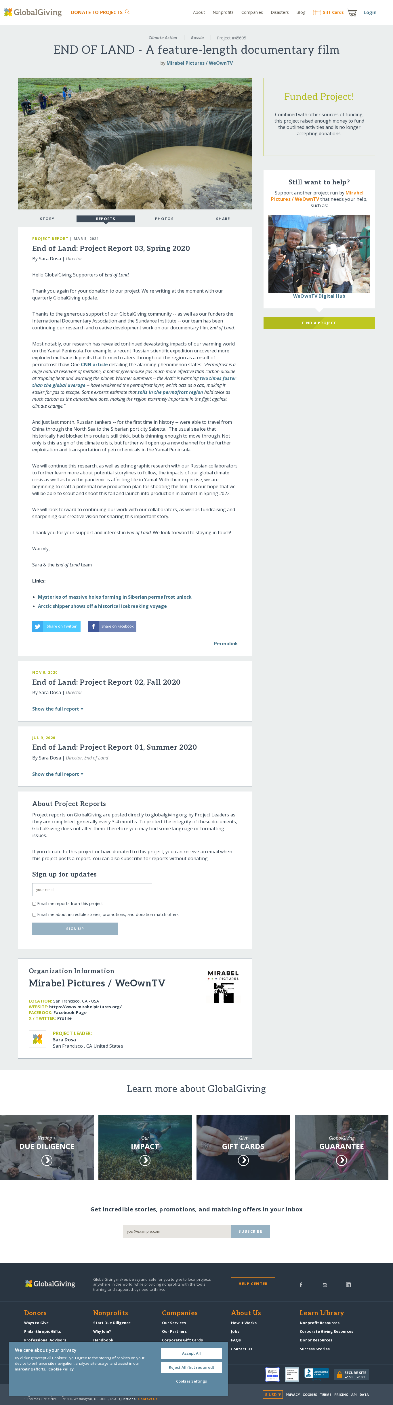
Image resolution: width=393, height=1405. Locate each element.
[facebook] (301, 1284)
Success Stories (315, 1348)
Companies (252, 12)
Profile (64, 1018)
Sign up (75, 928)
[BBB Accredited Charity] (319, 1374)
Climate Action (162, 37)
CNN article (94, 364)
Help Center (253, 1283)
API (354, 1394)
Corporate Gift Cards (182, 1340)
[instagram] (325, 1284)
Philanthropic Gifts (42, 1331)
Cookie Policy (61, 1369)
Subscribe (250, 1231)
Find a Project (319, 322)
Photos (164, 218)
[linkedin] (348, 1284)
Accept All (191, 1353)
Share (223, 218)
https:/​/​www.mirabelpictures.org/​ (85, 1006)
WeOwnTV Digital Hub (319, 296)
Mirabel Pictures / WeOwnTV (200, 63)
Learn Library (322, 1313)
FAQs (236, 1340)
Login (370, 12)
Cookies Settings (191, 1381)
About (199, 12)
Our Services (174, 1322)
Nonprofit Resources (319, 1322)
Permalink (226, 643)
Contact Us (241, 1348)
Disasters (280, 12)
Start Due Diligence (112, 1322)
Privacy (293, 1394)
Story (47, 218)
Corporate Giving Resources (326, 1331)
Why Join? (102, 1331)
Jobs (235, 1331)
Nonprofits (223, 12)
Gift (333, 12)
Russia (197, 37)
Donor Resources (316, 1340)
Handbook (103, 1340)
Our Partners (174, 1331)
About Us (246, 1313)
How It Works (244, 1322)
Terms (326, 1394)
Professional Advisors (45, 1340)
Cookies (310, 1394)
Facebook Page (70, 1012)
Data (364, 1394)
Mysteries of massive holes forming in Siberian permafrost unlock (115, 597)
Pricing (341, 1394)
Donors (35, 1313)
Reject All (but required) (191, 1367)
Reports (106, 218)
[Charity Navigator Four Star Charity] (275, 1374)
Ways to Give (36, 1322)
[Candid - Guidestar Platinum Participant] (294, 1374)
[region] (118, 1369)
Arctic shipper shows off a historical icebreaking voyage (102, 606)
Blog (301, 12)
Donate (96, 12)
